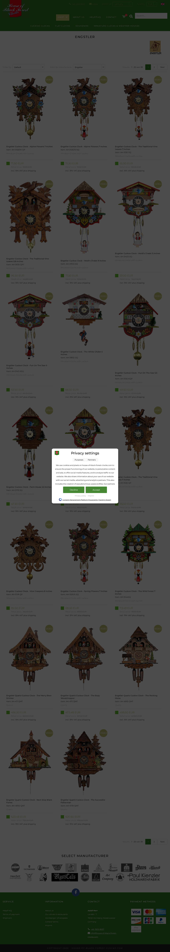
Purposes (79, 460)
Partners (92, 460)
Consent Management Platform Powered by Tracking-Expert (86, 500)
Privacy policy (80, 496)
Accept (96, 490)
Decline (74, 490)
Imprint (91, 496)
